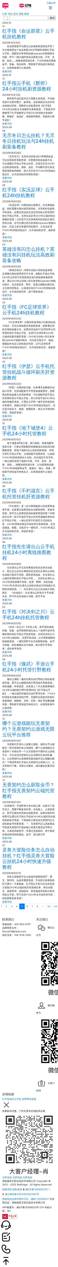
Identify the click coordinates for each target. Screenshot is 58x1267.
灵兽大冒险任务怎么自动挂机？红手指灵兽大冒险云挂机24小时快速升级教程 (28, 858)
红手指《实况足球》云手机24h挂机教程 (28, 192)
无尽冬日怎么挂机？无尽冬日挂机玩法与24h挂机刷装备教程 (28, 141)
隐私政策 (17, 1189)
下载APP (51, 2)
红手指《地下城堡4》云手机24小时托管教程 (27, 430)
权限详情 (7, 1189)
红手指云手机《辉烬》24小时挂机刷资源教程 (26, 86)
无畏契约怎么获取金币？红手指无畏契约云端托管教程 (28, 790)
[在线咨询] (29, 1225)
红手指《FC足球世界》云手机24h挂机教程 (26, 310)
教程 (26, 13)
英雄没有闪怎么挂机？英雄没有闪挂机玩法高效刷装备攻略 (28, 254)
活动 (10, 13)
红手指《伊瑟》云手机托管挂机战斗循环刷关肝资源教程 (28, 372)
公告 (4, 13)
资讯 (15, 13)
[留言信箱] (29, 1237)
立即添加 (7, 1177)
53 (48, 906)
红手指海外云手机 (11, 1098)
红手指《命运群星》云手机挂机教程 (28, 34)
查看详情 (7, 71)
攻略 (21, 13)
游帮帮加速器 (29, 1098)
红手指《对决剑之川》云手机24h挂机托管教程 (28, 614)
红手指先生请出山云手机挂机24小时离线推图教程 (28, 552)
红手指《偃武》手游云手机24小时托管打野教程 (28, 666)
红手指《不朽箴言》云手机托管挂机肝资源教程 (28, 493)
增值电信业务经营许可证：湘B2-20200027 (25, 1198)
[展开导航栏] (50, 8)
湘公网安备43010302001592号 (21, 1194)
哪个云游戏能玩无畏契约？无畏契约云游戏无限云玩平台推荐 (28, 729)
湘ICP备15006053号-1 (37, 1189)
